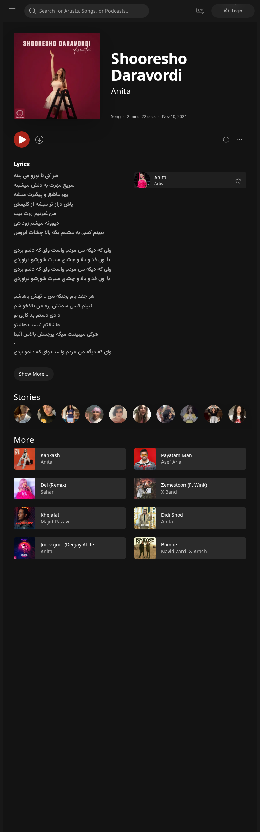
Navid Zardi (174, 551)
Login (237, 11)
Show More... (33, 374)
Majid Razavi (55, 521)
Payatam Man (176, 455)
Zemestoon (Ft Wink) (184, 485)
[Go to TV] (200, 10)
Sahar (47, 491)
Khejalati (51, 515)
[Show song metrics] (226, 139)
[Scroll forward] (252, 412)
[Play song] (22, 139)
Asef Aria (171, 462)
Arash (200, 551)
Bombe (169, 544)
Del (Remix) (53, 485)
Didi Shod (172, 515)
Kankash (50, 455)
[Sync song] (39, 139)
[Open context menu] (239, 139)
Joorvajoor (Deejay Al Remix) (72, 544)
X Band (169, 491)
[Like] (116, 459)
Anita (121, 91)
